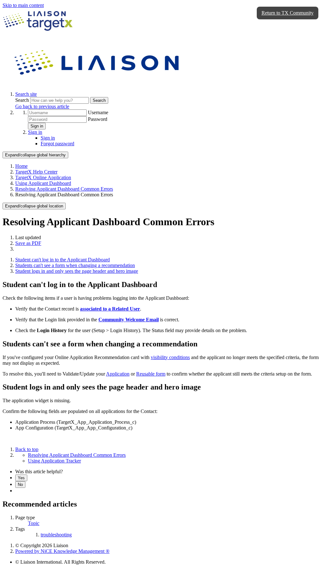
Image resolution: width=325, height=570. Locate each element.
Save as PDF (28, 243)
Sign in (36, 126)
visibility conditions (170, 357)
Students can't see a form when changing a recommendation (75, 265)
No (20, 484)
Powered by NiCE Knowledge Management (62, 551)
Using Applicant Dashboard (43, 183)
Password (97, 119)
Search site (26, 94)
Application (117, 374)
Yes (21, 477)
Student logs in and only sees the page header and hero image (76, 271)
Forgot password (57, 143)
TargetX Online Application (43, 177)
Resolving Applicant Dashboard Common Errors (64, 189)
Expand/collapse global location (34, 206)
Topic (33, 523)
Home (21, 166)
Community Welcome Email (128, 319)
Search (22, 100)
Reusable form (150, 374)
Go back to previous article (42, 106)
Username (98, 112)
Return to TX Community (288, 13)
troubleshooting (56, 534)
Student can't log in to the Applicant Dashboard (62, 259)
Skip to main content (23, 5)
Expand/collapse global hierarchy (35, 155)
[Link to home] (98, 83)
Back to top (26, 449)
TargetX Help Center (36, 171)
